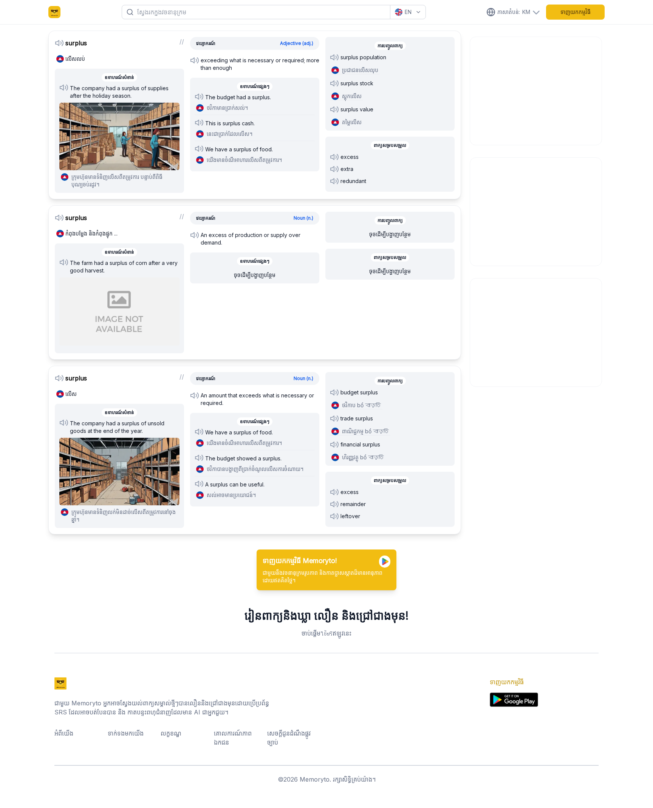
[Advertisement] (536, 90)
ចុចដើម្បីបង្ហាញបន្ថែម (254, 275)
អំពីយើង (63, 733)
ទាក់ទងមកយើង (126, 733)
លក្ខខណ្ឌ (171, 733)
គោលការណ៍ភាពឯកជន (233, 738)
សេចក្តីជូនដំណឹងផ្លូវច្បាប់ (289, 738)
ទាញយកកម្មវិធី (575, 12)
